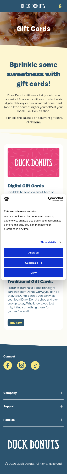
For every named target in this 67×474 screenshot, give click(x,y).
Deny (33, 272)
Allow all (33, 252)
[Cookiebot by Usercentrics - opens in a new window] (48, 199)
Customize (31, 262)
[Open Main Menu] (6, 6)
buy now (16, 322)
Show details (48, 242)
